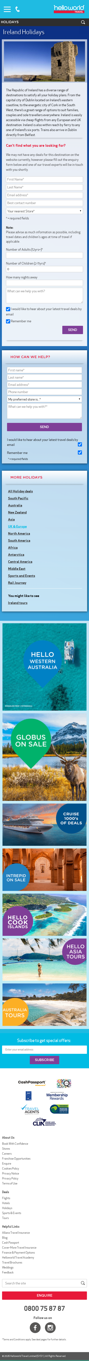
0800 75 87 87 (17, 9)
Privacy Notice (10, 1173)
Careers (7, 1153)
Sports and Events (21, 576)
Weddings (7, 1267)
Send (44, 427)
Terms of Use (9, 1183)
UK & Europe (17, 526)
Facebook (35, 1327)
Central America (20, 562)
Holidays (7, 1208)
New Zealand (17, 512)
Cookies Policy (10, 1168)
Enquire (6, 1163)
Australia (15, 505)
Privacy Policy (10, 1178)
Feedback (8, 1272)
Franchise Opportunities (16, 1158)
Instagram (50, 1327)
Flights (6, 1198)
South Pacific (18, 498)
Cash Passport (10, 1242)
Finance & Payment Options (18, 1252)
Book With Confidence (15, 1144)
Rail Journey (17, 583)
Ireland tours (18, 603)
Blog (4, 1237)
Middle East (16, 569)
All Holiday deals (20, 491)
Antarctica (16, 554)
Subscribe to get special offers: (44, 1040)
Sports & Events (11, 1213)
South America (19, 540)
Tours (5, 1218)
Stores (6, 1148)
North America (19, 533)
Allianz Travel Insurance (16, 1233)
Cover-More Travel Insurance (19, 1247)
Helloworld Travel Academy (18, 1257)
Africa (13, 547)
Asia (11, 519)
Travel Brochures (12, 1262)
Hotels (6, 1203)
